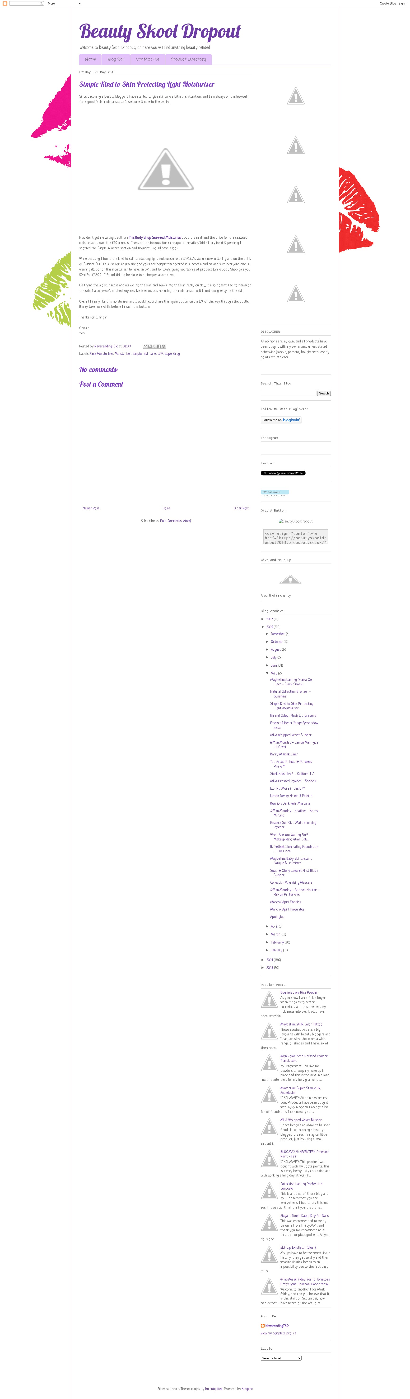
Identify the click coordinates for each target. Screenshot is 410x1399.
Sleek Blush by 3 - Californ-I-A (292, 774)
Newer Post (91, 509)
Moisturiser (123, 354)
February (278, 943)
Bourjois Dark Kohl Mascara (290, 804)
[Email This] (145, 346)
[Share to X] (154, 346)
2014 (270, 960)
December (278, 634)
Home (90, 59)
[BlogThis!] (150, 346)
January (277, 950)
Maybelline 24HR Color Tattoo (301, 1025)
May (274, 674)
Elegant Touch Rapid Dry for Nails (304, 1216)
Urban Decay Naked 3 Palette (291, 796)
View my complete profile (278, 1334)
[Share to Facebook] (159, 346)
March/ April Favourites (287, 910)
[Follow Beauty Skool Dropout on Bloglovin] (281, 423)
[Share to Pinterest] (163, 346)
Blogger (247, 1389)
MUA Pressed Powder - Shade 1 (293, 781)
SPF (160, 354)
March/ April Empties (285, 902)
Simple (137, 354)
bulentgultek (214, 1389)
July (274, 658)
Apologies (277, 917)
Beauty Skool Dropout (160, 31)
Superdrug (172, 354)
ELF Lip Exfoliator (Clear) (298, 1248)
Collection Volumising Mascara (291, 883)
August (276, 650)
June (274, 666)
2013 (270, 968)
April (275, 927)
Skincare (150, 354)
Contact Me (147, 59)
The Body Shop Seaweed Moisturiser (155, 238)
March (276, 935)
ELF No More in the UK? (287, 789)
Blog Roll (115, 59)
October (277, 642)
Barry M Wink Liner (284, 755)
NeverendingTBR (277, 1326)
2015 (270, 627)
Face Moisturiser (101, 354)
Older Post (241, 509)
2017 (270, 619)
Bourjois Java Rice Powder (299, 993)
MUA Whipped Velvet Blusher (291, 735)
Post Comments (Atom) (175, 521)
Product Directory (188, 59)
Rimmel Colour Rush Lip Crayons (293, 716)
